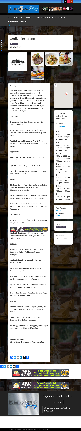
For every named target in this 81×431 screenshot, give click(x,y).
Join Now (58, 402)
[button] (66, 93)
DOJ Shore (30, 18)
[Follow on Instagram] (68, 1)
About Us (23, 22)
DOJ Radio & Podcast (45, 18)
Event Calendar (60, 18)
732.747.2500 (60, 126)
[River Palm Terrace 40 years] (57, 10)
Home (10, 18)
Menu (58, 216)
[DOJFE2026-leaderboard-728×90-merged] (29, 230)
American (14, 44)
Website (59, 211)
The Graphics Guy (43, 429)
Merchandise (13, 22)
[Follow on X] (65, 1)
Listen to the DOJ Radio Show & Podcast (57, 409)
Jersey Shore (61, 227)
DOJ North (18, 18)
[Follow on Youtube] (71, 1)
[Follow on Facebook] (62, 1)
